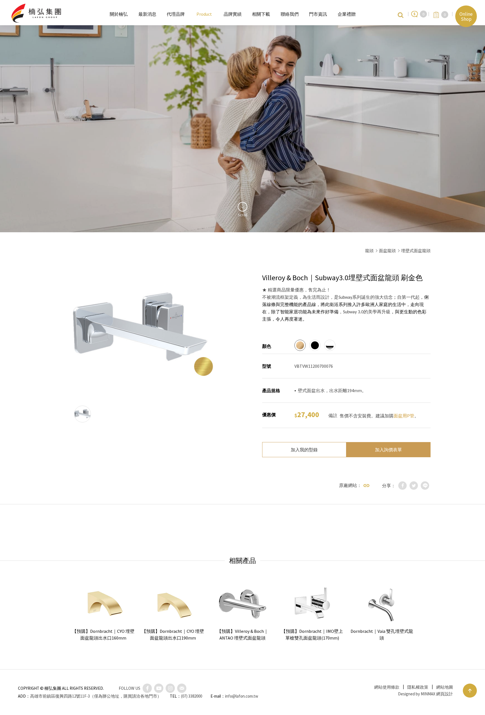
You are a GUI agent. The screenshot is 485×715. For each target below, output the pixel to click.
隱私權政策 (417, 687)
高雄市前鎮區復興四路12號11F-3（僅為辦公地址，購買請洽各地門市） (95, 696)
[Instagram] (170, 688)
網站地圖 (444, 687)
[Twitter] (413, 485)
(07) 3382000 (191, 696)
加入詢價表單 (388, 449)
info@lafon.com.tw (241, 696)
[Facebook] (402, 485)
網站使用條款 (386, 687)
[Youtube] (158, 688)
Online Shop (466, 16)
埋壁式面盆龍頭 (416, 250)
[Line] (425, 485)
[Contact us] (181, 688)
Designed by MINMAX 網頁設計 (425, 693)
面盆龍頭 (387, 250)
